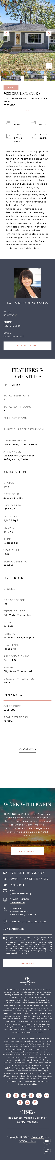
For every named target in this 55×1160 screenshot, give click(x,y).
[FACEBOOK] (8, 1095)
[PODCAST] (35, 1102)
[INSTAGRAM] (16, 1095)
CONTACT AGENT (27, 345)
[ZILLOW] (27, 1102)
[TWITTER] (39, 1095)
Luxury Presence (27, 1121)
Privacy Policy (23, 953)
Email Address (13, 929)
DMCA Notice (27, 1141)
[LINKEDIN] (24, 1095)
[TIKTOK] (31, 1095)
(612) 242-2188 (12, 325)
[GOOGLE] (20, 1102)
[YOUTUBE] (46, 1095)
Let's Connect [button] (27, 851)
